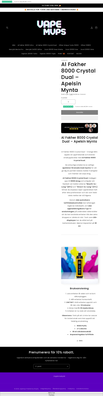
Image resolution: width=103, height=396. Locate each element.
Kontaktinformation (83, 388)
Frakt (71, 94)
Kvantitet (64, 98)
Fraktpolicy (71, 388)
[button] (79, 118)
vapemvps (23, 389)
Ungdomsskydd (59, 376)
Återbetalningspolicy (59, 388)
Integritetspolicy (45, 388)
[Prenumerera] (67, 366)
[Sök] (7, 28)
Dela (80, 341)
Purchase (51, 395)
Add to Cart (51, 393)
